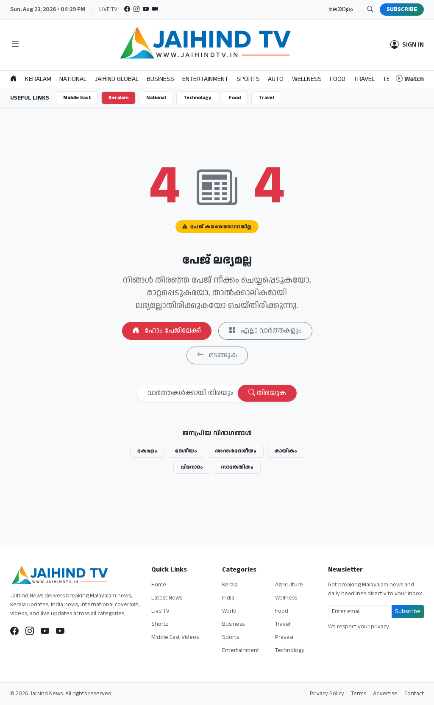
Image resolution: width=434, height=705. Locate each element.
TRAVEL (364, 79)
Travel (266, 97)
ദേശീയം (186, 451)
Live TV (160, 611)
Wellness (286, 598)
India (228, 598)
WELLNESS (307, 79)
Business (233, 624)
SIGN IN (413, 45)
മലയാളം (340, 9)
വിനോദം (192, 467)
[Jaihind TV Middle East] (60, 631)
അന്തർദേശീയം (235, 451)
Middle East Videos (175, 637)
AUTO (276, 79)
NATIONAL (72, 79)
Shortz (160, 624)
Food (235, 97)
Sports (230, 637)
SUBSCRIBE (402, 9)
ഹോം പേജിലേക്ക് (172, 331)
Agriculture (289, 584)
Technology (197, 97)
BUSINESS (160, 79)
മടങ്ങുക (222, 355)
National (156, 97)
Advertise (385, 693)
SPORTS (248, 79)
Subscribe (407, 611)
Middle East (77, 97)
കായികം (285, 451)
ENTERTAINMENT (205, 79)
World (229, 611)
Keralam (118, 97)
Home (158, 584)
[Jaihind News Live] (45, 631)
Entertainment (240, 650)
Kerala (230, 584)
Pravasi (284, 637)
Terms (358, 693)
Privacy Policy (327, 693)
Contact (414, 693)
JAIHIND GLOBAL (117, 79)
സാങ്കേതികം (237, 467)
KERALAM (38, 79)
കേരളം (147, 451)
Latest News (166, 598)
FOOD (337, 79)
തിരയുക (270, 393)
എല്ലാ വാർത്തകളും (270, 331)
